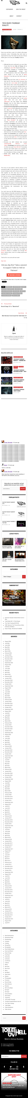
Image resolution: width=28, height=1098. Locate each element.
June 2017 (7, 854)
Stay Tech (3, 261)
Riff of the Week (9, 988)
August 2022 (8, 734)
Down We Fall (17, 147)
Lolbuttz (7, 962)
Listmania (7, 958)
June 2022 (7, 738)
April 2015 (7, 905)
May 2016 (7, 880)
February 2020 (8, 792)
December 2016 (8, 866)
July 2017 (7, 853)
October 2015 (8, 893)
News (6, 970)
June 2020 (7, 785)
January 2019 (8, 818)
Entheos (4, 289)
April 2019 (7, 812)
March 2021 (8, 767)
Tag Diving (7, 997)
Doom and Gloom (9, 951)
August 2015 (8, 897)
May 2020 (7, 786)
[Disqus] (14, 420)
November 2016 (8, 868)
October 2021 (8, 754)
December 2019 (8, 796)
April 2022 (7, 742)
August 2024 (8, 688)
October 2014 (8, 916)
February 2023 (8, 723)
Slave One (22, 291)
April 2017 (7, 858)
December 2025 (8, 657)
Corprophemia (16, 286)
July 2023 (7, 713)
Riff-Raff (7, 991)
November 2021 (8, 752)
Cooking (7, 943)
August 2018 (8, 827)
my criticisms (22, 79)
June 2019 (7, 808)
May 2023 (7, 717)
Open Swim (6, 598)
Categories (9, 9)
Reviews (7, 986)
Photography (8, 978)
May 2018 (7, 833)
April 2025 (7, 672)
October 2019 (8, 800)
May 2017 (7, 856)
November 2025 (8, 659)
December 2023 (8, 703)
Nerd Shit (7, 966)
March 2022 (8, 744)
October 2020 (8, 777)
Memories (6, 101)
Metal (6, 964)
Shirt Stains (7, 995)
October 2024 (8, 684)
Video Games (8, 1009)
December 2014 (8, 913)
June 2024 (7, 691)
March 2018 (8, 837)
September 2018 (9, 825)
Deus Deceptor (11, 120)
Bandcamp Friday (9, 937)
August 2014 (8, 920)
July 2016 (7, 876)
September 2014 (9, 918)
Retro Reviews (8, 984)
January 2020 (8, 794)
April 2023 (7, 719)
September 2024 (9, 686)
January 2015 (8, 911)
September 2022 (9, 732)
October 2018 (8, 823)
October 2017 (8, 847)
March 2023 (8, 721)
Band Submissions (9, 935)
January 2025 (8, 678)
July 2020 (7, 783)
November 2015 (8, 891)
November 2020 (8, 775)
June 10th (12, 67)
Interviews (7, 957)
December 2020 (8, 773)
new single (14, 83)
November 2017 (8, 845)
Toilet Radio (7, 1005)
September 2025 (9, 662)
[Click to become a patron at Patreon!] (14, 275)
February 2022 (8, 746)
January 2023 (8, 724)
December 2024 (8, 680)
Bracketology (8, 939)
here (25, 132)
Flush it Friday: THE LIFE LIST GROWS (13, 628)
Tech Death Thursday (7, 293)
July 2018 (7, 829)
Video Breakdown (9, 1007)
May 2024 (7, 693)
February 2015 (8, 909)
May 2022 (7, 740)
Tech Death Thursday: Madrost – (19, 361)
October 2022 (8, 730)
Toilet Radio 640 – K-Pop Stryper (12, 621)
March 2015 (8, 907)
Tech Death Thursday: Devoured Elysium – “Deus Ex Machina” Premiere (20, 371)
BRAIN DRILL (7, 155)
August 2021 (8, 757)
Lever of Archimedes (6, 291)
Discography (8, 947)
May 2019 (7, 810)
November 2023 (8, 705)
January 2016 (8, 887)
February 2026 (8, 653)
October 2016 (8, 870)
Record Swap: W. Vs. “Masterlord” (10, 306)
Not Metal (7, 972)
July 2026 (7, 643)
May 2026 (7, 647)
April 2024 (7, 695)
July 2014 (7, 922)
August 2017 (8, 851)
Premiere (16, 366)
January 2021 (8, 771)
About (11, 16)
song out (10, 108)
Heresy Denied (18, 289)
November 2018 (8, 821)
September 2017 (9, 849)
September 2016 (9, 872)
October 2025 (8, 660)
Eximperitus (10, 289)
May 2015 (7, 903)
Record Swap (8, 982)
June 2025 (7, 668)
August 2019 (8, 804)
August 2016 (8, 874)
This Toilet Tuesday (9, 1003)
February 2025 (8, 676)
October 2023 (8, 707)
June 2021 (7, 761)
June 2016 (7, 878)
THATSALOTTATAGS (18, 293)
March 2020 (8, 790)
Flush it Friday (8, 953)
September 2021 (9, 755)
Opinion (7, 976)
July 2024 (7, 690)
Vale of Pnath (16, 295)
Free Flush (7, 955)
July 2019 (7, 806)
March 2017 (8, 860)
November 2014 (8, 915)
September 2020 (9, 779)
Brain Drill (8, 286)
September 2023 (9, 709)
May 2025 (7, 670)
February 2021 (8, 769)
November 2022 (8, 728)
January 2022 (8, 748)
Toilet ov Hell (12, 1095)
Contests (7, 941)
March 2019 (8, 814)
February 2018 (8, 839)
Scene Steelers (8, 993)
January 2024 (8, 701)
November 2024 (8, 682)
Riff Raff (7, 989)
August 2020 (8, 781)
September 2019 (9, 802)
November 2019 (8, 798)
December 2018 (8, 820)
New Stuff (7, 968)
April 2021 (7, 765)
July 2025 (7, 666)
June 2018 (7, 831)
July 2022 (7, 736)
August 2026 (8, 641)
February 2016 (8, 885)
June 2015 (7, 901)
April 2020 (7, 788)
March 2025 (8, 674)
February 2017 (8, 862)
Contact (19, 16)
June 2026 (7, 645)
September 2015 (9, 895)
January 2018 (8, 841)
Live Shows (7, 960)
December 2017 (8, 843)
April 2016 (7, 882)
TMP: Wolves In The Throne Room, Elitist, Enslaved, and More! (20, 561)
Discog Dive (7, 945)
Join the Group (20, 9)
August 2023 (8, 711)
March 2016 (8, 884)
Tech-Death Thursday (7, 29)
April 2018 (7, 835)
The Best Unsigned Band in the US (13, 1001)
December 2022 (8, 726)
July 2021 (7, 759)
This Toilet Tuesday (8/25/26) (12, 623)
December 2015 (8, 889)
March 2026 (8, 651)
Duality (23, 286)
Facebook (3, 250)
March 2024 (8, 697)
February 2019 (8, 816)
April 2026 (7, 649)
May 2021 (7, 763)
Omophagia (15, 291)
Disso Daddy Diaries (9, 949)
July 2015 (7, 899)
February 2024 (8, 699)
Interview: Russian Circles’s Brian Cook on (7, 548)
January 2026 (8, 655)
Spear (15, 29)
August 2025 (8, 664)
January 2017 (8, 864)
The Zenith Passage (6, 295)
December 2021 (8, 750)
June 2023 (7, 715)
